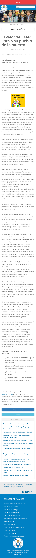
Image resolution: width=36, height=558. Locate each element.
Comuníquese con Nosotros (14, 484)
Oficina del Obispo (9, 530)
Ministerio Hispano (10, 524)
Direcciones (19, 487)
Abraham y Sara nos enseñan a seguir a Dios (16, 424)
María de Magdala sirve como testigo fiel (15, 476)
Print (18, 414)
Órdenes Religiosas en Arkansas (14, 536)
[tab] (18, 29)
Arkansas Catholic (7, 394)
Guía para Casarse (9, 521)
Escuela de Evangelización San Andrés (15, 518)
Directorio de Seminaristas (12, 515)
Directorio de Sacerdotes (11, 513)
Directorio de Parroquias (11, 510)
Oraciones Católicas (10, 533)
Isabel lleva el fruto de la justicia (13, 467)
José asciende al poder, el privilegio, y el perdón (18, 432)
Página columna (18, 410)
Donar (18, 2)
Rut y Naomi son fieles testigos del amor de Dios (17, 440)
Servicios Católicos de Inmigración (14, 504)
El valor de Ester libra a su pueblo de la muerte (17, 464)
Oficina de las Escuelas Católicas (14, 527)
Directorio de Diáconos (11, 507)
